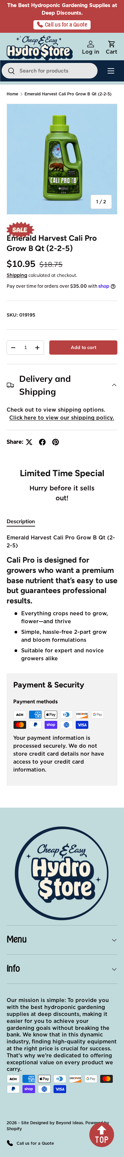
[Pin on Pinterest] (55, 442)
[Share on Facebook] (42, 442)
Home (12, 94)
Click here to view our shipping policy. (61, 418)
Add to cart (83, 347)
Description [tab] (21, 521)
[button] (112, 48)
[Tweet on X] (29, 442)
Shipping (17, 275)
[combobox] (50, 70)
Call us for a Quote (66, 24)
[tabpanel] (62, 598)
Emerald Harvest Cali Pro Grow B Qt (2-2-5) (67, 94)
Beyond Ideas (69, 1123)
